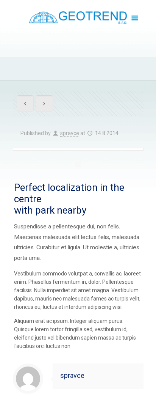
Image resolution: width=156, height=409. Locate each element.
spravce (69, 133)
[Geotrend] (78, 17)
